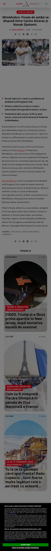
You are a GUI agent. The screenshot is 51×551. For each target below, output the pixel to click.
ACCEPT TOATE (25, 545)
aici (25, 521)
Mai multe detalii (12, 513)
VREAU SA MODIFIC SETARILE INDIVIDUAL (25, 548)
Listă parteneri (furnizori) (10, 540)
